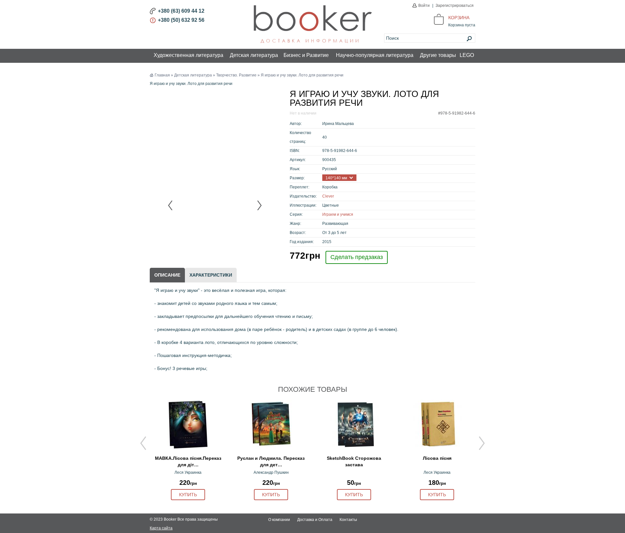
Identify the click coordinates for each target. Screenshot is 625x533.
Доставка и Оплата (314, 519)
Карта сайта (161, 528)
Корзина (458, 17)
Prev (170, 205)
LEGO (467, 55)
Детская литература (254, 55)
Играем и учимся (337, 214)
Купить (188, 494)
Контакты (348, 519)
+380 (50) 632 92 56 (181, 20)
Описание (167, 275)
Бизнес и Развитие (306, 55)
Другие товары (438, 55)
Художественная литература (188, 55)
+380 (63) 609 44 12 (181, 11)
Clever (328, 196)
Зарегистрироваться (455, 5)
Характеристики (210, 275)
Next (259, 205)
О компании (279, 519)
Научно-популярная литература (374, 55)
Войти (424, 5)
